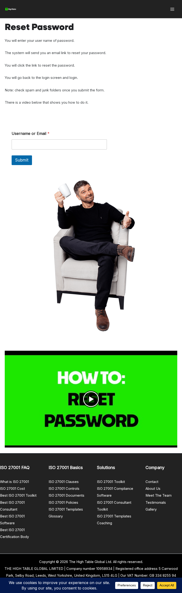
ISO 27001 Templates (66, 509)
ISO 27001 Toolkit (111, 482)
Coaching (104, 523)
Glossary (56, 516)
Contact (152, 482)
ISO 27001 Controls (64, 488)
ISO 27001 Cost (12, 488)
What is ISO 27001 (14, 482)
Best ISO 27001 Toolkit (18, 495)
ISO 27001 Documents (66, 495)
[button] (91, 399)
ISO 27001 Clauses (64, 482)
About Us (153, 488)
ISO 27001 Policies (63, 502)
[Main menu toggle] (172, 9)
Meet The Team (159, 495)
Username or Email (31, 133)
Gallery (151, 509)
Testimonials (156, 502)
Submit (21, 160)
